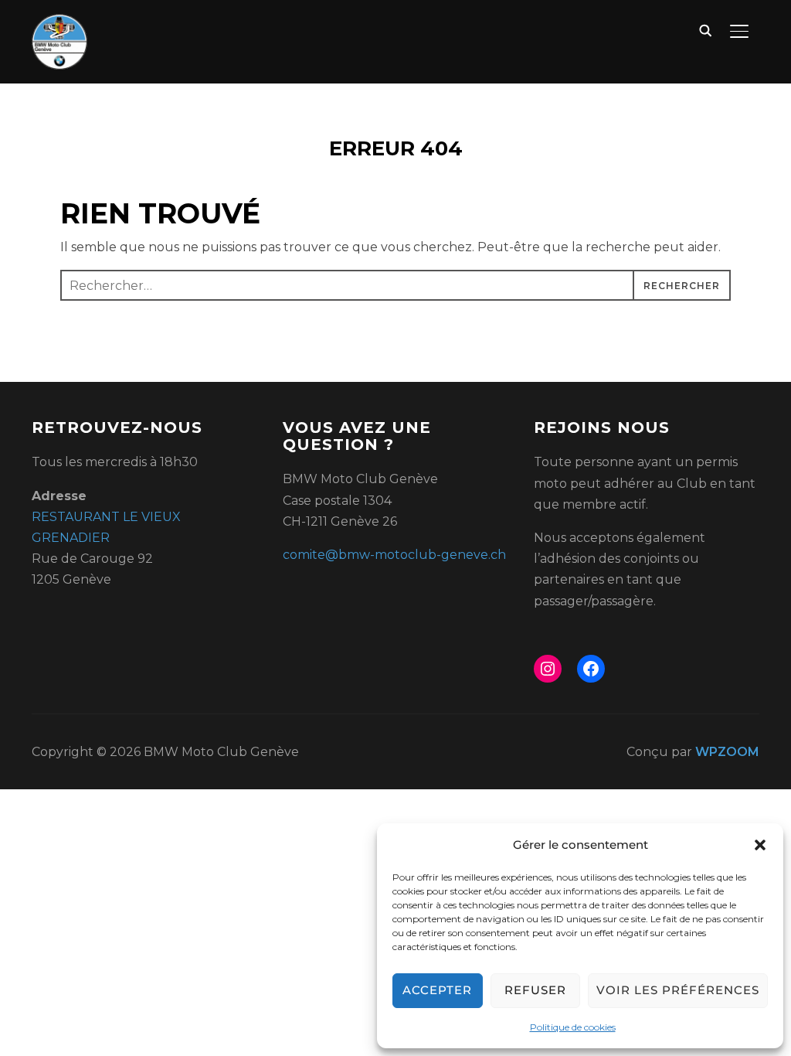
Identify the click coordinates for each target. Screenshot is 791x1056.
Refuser (535, 990)
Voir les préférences (677, 990)
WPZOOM (727, 751)
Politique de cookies (573, 1027)
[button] (760, 845)
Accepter (437, 990)
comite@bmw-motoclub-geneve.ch (394, 554)
